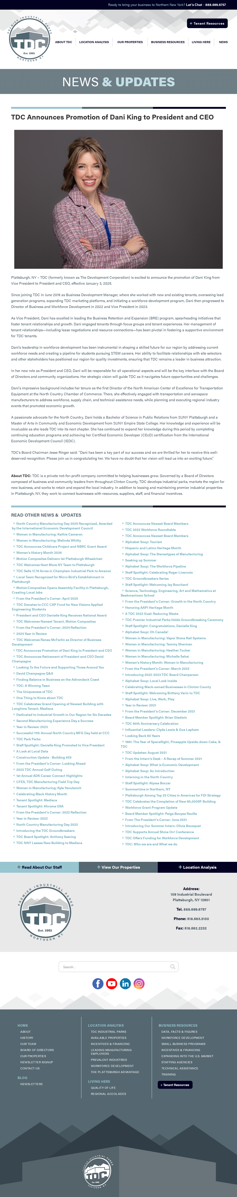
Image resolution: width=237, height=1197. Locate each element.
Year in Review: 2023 (32, 726)
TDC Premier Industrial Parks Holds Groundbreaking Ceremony (174, 619)
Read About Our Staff (39, 866)
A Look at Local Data (32, 751)
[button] (64, 42)
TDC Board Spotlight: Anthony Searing (46, 836)
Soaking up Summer (140, 560)
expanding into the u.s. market (187, 1056)
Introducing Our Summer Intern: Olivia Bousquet (163, 825)
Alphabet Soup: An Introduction (149, 770)
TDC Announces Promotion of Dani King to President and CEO (64, 650)
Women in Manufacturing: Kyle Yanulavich (48, 787)
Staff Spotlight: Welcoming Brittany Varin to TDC (162, 693)
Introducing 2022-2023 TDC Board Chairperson (161, 674)
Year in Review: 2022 (32, 818)
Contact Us (30, 1068)
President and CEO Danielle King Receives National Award (61, 615)
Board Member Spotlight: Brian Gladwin (156, 717)
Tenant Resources (206, 23)
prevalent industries (109, 1060)
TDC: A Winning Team (33, 685)
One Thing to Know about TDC (39, 697)
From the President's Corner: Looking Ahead (51, 763)
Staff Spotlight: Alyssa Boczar (148, 783)
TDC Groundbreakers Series (147, 578)
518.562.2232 (191, 928)
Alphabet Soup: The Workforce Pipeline (155, 566)
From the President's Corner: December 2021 (160, 711)
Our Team (28, 1044)
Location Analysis (197, 866)
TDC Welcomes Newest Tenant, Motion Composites (56, 621)
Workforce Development (112, 1066)
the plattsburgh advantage (115, 1072)
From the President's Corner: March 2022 (157, 668)
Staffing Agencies (177, 1062)
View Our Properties (118, 866)
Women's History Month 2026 (39, 552)
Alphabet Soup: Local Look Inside (151, 680)
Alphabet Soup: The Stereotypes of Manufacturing (164, 554)
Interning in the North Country (149, 777)
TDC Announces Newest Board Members (156, 523)
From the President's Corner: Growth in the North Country (170, 601)
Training (168, 1074)
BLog (22, 1077)
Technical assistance (179, 1068)
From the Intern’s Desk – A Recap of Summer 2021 (163, 758)
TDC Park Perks (28, 739)
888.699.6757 (191, 909)
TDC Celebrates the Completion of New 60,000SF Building (170, 801)
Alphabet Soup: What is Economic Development (162, 764)
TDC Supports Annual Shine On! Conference (159, 831)
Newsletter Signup (36, 1062)
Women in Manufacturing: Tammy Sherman (158, 644)
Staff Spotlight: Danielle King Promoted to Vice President (60, 745)
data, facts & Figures (179, 1031)
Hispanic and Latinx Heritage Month (153, 548)
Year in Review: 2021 (140, 705)
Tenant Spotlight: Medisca (36, 800)
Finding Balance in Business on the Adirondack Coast (57, 679)
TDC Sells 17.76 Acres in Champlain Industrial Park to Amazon (63, 570)
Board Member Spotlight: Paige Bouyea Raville (161, 813)
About (25, 1031)
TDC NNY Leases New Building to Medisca (49, 842)
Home (23, 1025)
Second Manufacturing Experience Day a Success (54, 720)
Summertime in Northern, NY (147, 789)
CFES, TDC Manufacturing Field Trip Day (47, 781)
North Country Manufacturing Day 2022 (47, 824)
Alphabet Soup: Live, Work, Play (149, 699)
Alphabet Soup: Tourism (143, 541)
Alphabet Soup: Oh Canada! (146, 631)
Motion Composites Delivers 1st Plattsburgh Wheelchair (59, 558)
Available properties (109, 1038)
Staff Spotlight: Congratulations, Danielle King (161, 625)
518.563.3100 (191, 918)
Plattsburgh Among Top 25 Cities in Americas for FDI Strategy (173, 795)
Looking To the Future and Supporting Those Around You (60, 667)
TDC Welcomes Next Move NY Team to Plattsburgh (55, 564)
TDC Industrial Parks (108, 1031)
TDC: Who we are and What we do (151, 844)
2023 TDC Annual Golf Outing (39, 769)
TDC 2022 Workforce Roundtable (150, 529)
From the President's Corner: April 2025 (47, 598)
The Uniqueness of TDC (34, 691)
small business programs (183, 1044)
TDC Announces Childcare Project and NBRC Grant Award (61, 546)
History (26, 1038)
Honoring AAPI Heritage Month (149, 607)
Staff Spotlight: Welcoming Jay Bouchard (156, 584)
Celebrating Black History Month (41, 794)
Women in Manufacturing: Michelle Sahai (157, 656)
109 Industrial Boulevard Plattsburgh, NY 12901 (191, 894)
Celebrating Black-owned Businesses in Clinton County (168, 686)
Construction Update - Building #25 (43, 757)
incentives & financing (110, 1044)
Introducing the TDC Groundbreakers (45, 830)
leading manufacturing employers (111, 1052)
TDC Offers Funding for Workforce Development (162, 838)
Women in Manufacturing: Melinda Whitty (48, 540)
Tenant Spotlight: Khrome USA (40, 806)
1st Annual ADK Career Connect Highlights (49, 775)
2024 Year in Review (31, 633)
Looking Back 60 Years (142, 735)
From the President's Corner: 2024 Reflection (51, 627)
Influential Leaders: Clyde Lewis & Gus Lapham (162, 729)
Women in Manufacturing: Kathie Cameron (49, 534)
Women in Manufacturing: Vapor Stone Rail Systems (165, 638)
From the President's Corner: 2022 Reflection (51, 812)
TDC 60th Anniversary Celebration (151, 723)
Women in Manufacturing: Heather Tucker (157, 650)
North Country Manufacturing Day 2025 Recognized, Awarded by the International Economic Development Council (62, 525)
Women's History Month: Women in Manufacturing (164, 662)
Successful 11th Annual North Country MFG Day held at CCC (63, 732)
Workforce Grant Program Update (151, 807)
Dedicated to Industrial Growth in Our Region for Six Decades (63, 714)
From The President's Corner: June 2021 (156, 819)
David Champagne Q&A (34, 673)
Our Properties (130, 42)
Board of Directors (37, 1050)
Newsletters (31, 1084)
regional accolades (108, 1094)
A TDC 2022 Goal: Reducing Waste (151, 613)
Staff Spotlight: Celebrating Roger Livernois (159, 572)
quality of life (103, 1087)
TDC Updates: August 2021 (146, 752)
